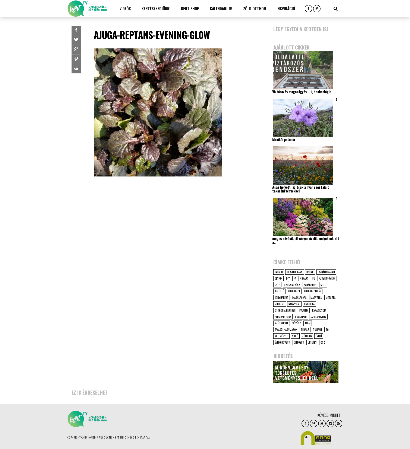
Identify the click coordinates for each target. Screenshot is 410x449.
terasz (305, 329)
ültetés (312, 342)
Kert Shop (190, 8)
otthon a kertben (285, 310)
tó (327, 329)
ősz (323, 342)
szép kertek (281, 323)
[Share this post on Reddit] (76, 68)
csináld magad (326, 272)
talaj (307, 323)
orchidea (309, 304)
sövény (296, 323)
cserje (310, 272)
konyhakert (281, 297)
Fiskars (304, 278)
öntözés (299, 342)
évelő (319, 336)
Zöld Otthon (254, 8)
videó (295, 336)
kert (323, 285)
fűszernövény (327, 278)
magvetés (316, 297)
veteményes (281, 336)
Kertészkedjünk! (156, 8)
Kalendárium (221, 8)
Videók (125, 8)
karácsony (310, 285)
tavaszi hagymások (286, 329)
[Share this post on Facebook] (76, 30)
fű (313, 278)
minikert (280, 304)
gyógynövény (292, 285)
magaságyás (299, 297)
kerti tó (279, 291)
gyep (277, 285)
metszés (331, 297)
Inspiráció (286, 8)
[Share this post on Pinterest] (76, 59)
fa (295, 278)
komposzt (294, 291)
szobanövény (318, 317)
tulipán (317, 329)
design (278, 278)
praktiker (301, 317)
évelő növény (282, 342)
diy (288, 278)
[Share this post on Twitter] (76, 40)
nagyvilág (294, 304)
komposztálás (312, 291)
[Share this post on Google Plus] (76, 49)
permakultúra (283, 317)
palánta (303, 310)
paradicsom (319, 310)
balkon (279, 272)
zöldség (307, 336)
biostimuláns (295, 272)
